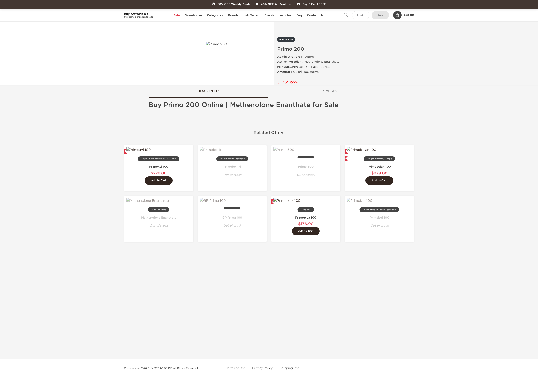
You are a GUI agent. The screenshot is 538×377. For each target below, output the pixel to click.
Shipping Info (289, 368)
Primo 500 (306, 167)
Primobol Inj (232, 167)
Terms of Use (235, 368)
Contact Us (315, 15)
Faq (299, 15)
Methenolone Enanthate (158, 217)
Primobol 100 (379, 217)
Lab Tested (251, 15)
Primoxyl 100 (158, 167)
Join (380, 15)
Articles (285, 15)
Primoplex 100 (305, 217)
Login (360, 15)
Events (269, 15)
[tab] (208, 91)
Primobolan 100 (379, 167)
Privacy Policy (262, 368)
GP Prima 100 (232, 217)
